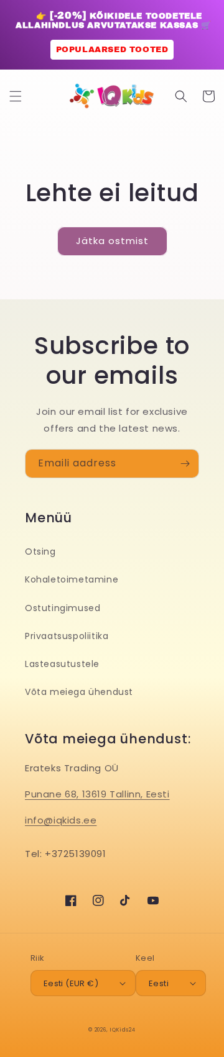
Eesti (159, 983)
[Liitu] (184, 463)
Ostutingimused (62, 608)
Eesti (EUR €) (71, 983)
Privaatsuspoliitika (66, 636)
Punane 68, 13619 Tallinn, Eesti (97, 794)
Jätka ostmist (112, 240)
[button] (15, 96)
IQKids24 (123, 1029)
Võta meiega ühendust (79, 692)
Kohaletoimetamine (71, 579)
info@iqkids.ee (60, 820)
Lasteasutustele (62, 664)
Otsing (40, 551)
